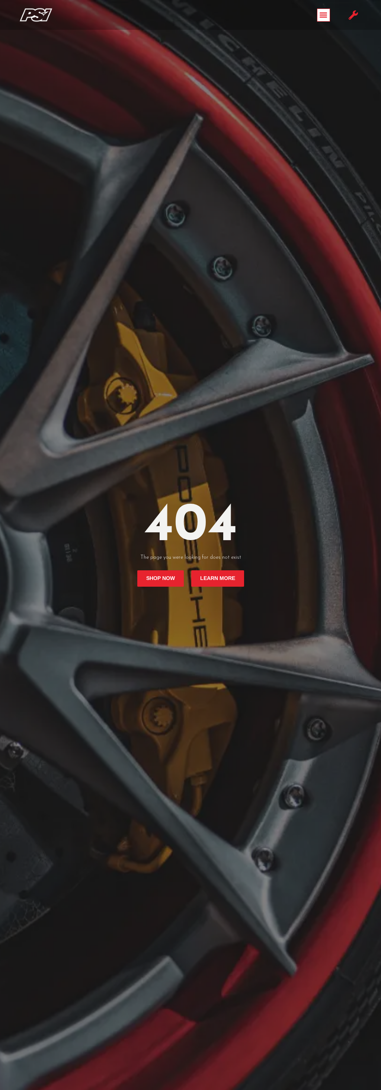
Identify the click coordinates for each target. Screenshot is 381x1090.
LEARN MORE (217, 578)
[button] (323, 15)
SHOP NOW (160, 578)
